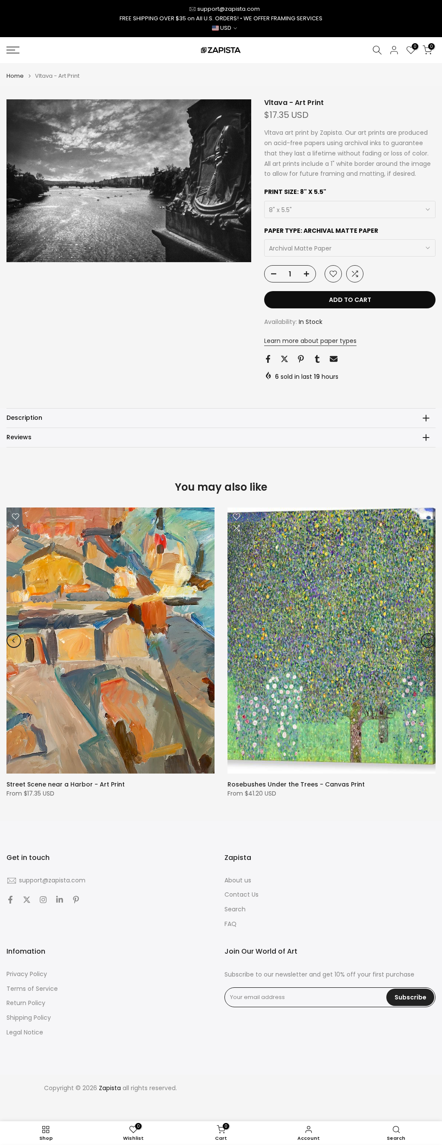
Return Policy (25, 1003)
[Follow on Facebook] (10, 899)
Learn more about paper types (310, 340)
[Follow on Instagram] (43, 899)
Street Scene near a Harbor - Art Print (65, 784)
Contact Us (241, 895)
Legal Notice (24, 1032)
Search (235, 909)
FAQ (230, 924)
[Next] (428, 640)
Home (15, 76)
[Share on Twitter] (284, 359)
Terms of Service (32, 989)
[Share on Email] (334, 359)
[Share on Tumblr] (317, 359)
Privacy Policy (26, 974)
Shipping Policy (28, 1018)
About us (237, 880)
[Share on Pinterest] (301, 359)
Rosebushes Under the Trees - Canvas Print (296, 784)
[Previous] (13, 640)
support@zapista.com (228, 9)
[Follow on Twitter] (27, 899)
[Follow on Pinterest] (76, 899)
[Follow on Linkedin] (59, 899)
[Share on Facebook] (268, 359)
